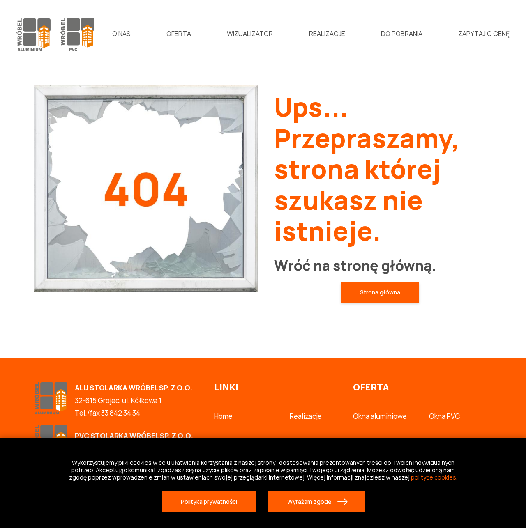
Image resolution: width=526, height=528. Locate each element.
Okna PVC (444, 416)
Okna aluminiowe (380, 416)
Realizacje (327, 33)
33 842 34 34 (120, 413)
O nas (121, 33)
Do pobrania (401, 33)
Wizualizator (250, 33)
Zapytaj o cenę (484, 33)
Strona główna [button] (380, 292)
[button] (209, 501)
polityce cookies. (434, 477)
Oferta (178, 33)
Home (223, 416)
